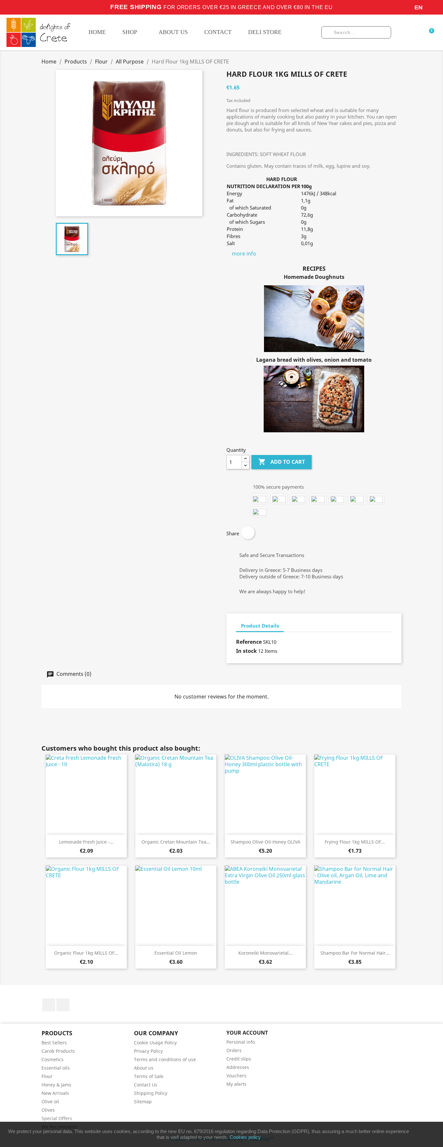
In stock (246, 651)
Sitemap (143, 1101)
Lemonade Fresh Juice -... (86, 842)
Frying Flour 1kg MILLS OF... (355, 842)
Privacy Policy (148, 1051)
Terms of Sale (148, 1076)
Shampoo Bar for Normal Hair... (354, 953)
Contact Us (145, 1085)
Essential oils (56, 1068)
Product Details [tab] (260, 625)
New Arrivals (55, 1093)
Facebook (48, 1004)
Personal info (240, 1042)
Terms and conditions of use (165, 1059)
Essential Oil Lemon (175, 953)
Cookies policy (245, 1137)
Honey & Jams (56, 1085)
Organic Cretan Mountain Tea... (175, 842)
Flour (47, 1076)
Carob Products (58, 1051)
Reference (249, 642)
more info (244, 253)
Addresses (237, 1067)
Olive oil (50, 1101)
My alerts (236, 1084)
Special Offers (57, 1118)
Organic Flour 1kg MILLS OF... (86, 953)
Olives (48, 1110)
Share (248, 532)
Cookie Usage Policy (155, 1042)
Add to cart (281, 462)
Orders (234, 1050)
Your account (247, 1032)
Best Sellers (54, 1042)
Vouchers (236, 1076)
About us (143, 1068)
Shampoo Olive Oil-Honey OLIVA (265, 842)
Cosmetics (53, 1059)
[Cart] (430, 32)
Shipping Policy (150, 1093)
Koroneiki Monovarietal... (265, 953)
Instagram (62, 1004)
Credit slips (238, 1059)
